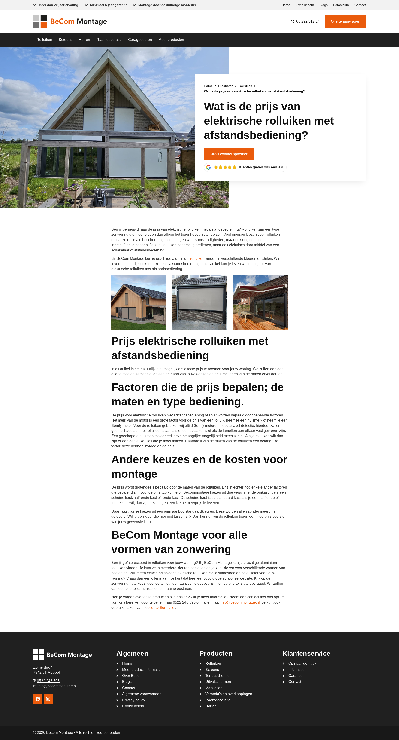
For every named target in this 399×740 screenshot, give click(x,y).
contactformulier (162, 607)
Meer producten (171, 40)
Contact (360, 5)
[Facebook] (37, 699)
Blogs (324, 5)
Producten (225, 86)
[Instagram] (48, 699)
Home (285, 5)
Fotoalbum (341, 5)
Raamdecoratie (109, 40)
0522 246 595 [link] (48, 681)
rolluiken (197, 258)
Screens (65, 40)
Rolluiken (44, 40)
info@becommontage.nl (240, 602)
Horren (84, 40)
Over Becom (305, 5)
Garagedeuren (140, 40)
